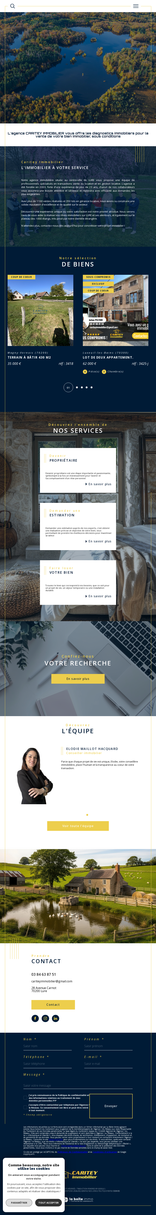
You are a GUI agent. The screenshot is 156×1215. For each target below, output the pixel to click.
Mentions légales (72, 1198)
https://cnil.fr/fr (56, 1147)
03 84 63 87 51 (43, 981)
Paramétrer (19, 1202)
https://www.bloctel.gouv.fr (73, 1153)
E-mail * (93, 1064)
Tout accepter (48, 1202)
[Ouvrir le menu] (136, 6)
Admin (84, 1198)
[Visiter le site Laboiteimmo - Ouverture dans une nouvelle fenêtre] (78, 1211)
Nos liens (92, 1198)
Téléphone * (36, 1064)
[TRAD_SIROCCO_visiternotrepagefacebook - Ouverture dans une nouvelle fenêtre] (35, 1026)
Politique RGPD (104, 1198)
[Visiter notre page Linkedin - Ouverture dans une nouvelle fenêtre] (55, 1026)
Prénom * (94, 1046)
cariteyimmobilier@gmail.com (51, 989)
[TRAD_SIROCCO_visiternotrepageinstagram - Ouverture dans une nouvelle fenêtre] (45, 1026)
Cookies (116, 1199)
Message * (34, 1082)
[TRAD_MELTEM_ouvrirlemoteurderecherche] (12, 6)
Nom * (30, 1046)
